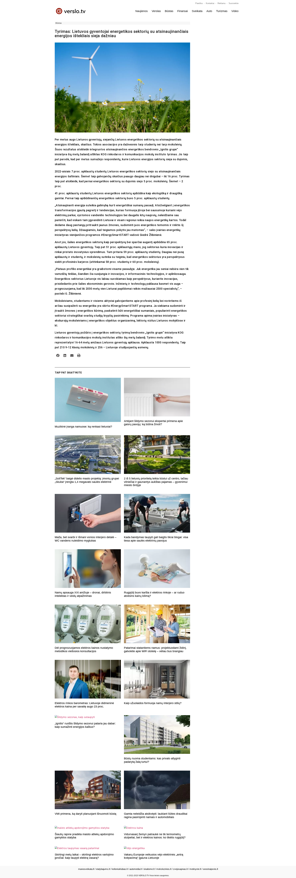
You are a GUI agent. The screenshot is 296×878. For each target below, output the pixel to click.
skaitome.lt (149, 869)
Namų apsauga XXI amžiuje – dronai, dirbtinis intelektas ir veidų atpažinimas (83, 594)
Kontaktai (210, 3)
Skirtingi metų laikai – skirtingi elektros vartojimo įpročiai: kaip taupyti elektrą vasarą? (84, 856)
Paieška (199, 3)
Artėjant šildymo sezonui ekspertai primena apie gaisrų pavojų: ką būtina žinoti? (153, 423)
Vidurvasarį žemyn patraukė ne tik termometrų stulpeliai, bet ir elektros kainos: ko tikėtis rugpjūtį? (154, 836)
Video (234, 11)
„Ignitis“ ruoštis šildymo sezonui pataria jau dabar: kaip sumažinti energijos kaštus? (85, 725)
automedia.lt (136, 869)
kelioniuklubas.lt (120, 869)
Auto (209, 11)
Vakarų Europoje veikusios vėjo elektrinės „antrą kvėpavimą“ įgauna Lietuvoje (153, 856)
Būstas (169, 11)
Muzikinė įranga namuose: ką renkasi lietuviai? (83, 426)
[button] (58, 355)
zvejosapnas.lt (180, 869)
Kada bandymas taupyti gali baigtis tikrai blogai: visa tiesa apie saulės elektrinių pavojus (156, 539)
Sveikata (197, 11)
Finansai (182, 11)
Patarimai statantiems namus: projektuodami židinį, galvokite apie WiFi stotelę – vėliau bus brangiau (155, 649)
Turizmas (221, 11)
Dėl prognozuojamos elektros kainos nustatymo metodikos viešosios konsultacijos (84, 649)
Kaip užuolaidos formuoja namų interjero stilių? (152, 703)
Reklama (221, 3)
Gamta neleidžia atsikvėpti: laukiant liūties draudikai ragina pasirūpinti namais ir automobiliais (155, 815)
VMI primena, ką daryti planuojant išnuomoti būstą (85, 813)
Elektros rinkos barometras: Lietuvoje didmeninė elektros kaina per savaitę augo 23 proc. (84, 705)
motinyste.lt (195, 869)
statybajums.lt (103, 869)
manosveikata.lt (86, 869)
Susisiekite (233, 3)
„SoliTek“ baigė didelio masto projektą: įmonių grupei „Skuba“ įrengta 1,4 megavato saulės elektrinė (87, 480)
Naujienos (141, 11)
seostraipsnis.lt (210, 869)
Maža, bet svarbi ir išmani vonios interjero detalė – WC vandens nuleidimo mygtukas (85, 539)
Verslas (156, 11)
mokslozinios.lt (163, 869)
